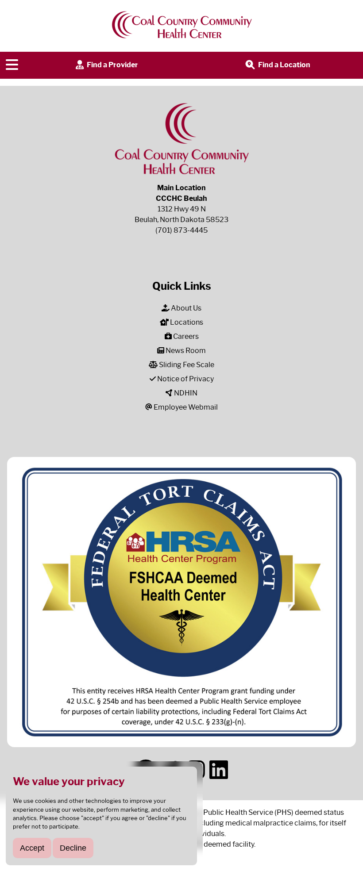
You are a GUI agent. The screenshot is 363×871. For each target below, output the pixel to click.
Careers (185, 336)
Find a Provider (111, 65)
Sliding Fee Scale (186, 365)
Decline (73, 847)
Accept (32, 847)
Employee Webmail (185, 407)
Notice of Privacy (185, 379)
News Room (185, 350)
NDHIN (185, 393)
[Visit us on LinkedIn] (218, 770)
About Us (185, 308)
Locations (186, 322)
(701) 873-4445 (181, 230)
